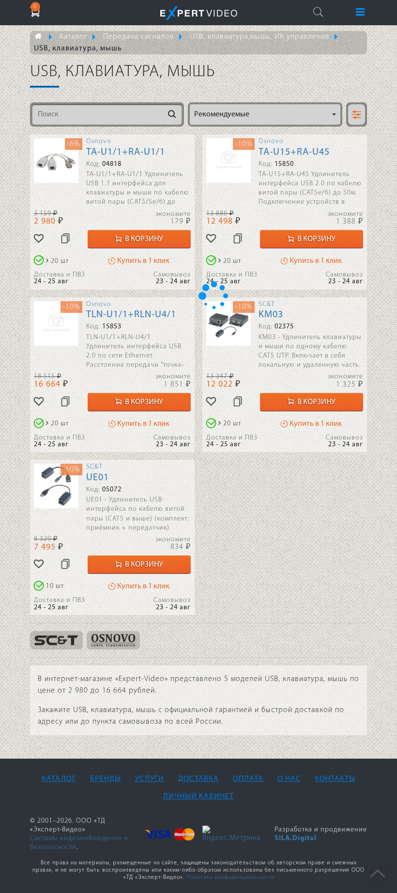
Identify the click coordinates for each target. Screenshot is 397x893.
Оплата (248, 779)
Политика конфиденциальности (230, 877)
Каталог (59, 779)
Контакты (335, 779)
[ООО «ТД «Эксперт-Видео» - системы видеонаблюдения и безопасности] (198, 13)
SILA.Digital (296, 838)
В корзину (143, 239)
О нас (289, 779)
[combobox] (265, 114)
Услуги (149, 779)
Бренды (105, 779)
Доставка (198, 779)
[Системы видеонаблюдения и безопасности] (43, 37)
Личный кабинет (198, 796)
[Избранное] (39, 239)
